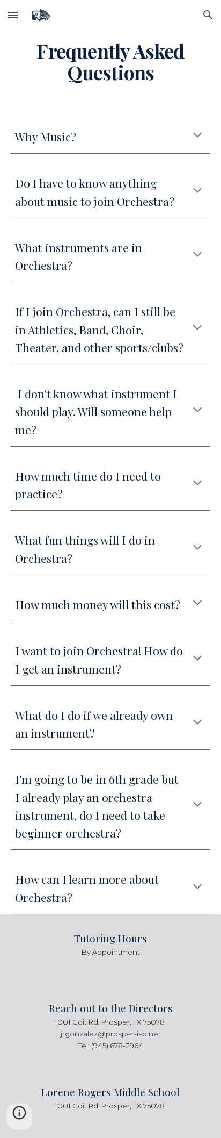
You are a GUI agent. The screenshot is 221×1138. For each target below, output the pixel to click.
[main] (110, 61)
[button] (13, 15)
